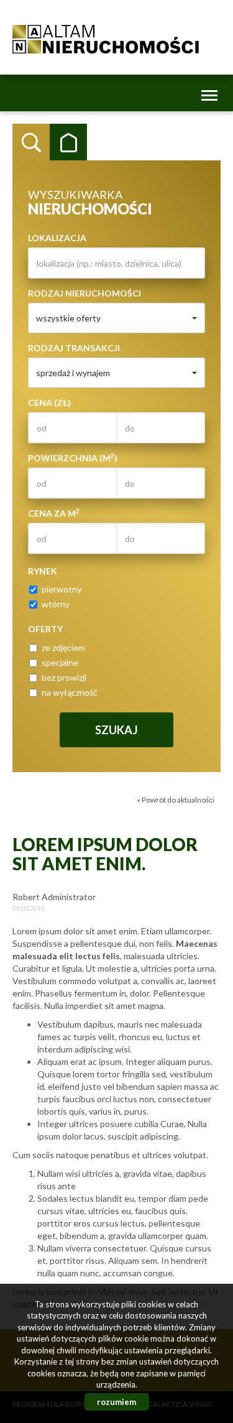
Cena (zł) (49, 402)
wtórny (56, 604)
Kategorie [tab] (68, 142)
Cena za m (54, 512)
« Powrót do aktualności (175, 799)
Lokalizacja (57, 238)
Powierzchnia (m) (72, 457)
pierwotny (61, 589)
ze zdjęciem (63, 647)
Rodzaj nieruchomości (84, 293)
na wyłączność (70, 692)
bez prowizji (64, 677)
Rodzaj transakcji (74, 348)
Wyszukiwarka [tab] (31, 142)
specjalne (60, 662)
